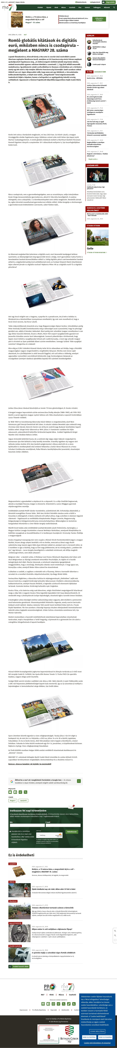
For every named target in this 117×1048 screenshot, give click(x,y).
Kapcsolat (54, 1010)
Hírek (52, 995)
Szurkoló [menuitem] (72, 7)
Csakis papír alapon (99, 64)
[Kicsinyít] (115, 935)
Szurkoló (72, 995)
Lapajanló (23, 800)
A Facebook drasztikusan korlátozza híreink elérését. (29, 814)
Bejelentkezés (81, 2)
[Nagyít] (115, 931)
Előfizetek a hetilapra (99, 19)
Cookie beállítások (97, 1031)
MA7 (42, 995)
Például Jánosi (64, 16)
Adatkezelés (65, 1010)
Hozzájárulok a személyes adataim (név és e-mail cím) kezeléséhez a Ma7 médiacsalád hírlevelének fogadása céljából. (22, 836)
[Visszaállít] (115, 940)
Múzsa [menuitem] (63, 7)
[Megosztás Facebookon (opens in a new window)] (15, 792)
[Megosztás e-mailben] (10, 792)
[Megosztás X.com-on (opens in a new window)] (25, 792)
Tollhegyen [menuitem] (97, 7)
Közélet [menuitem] (40, 7)
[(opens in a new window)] (43, 1004)
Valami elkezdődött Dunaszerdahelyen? (99, 58)
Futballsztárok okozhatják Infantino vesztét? (100, 41)
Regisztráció (96, 2)
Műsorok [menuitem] (107, 7)
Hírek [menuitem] (56, 7)
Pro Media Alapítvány (39, 1010)
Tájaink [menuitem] (48, 7)
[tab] (89, 71)
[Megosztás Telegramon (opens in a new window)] (20, 792)
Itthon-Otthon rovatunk (96, 252)
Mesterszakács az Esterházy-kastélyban (72, 23)
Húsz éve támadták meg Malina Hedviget (100, 53)
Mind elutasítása (89, 1037)
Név (11, 822)
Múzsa (61, 995)
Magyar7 (13, 800)
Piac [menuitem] (80, 7)
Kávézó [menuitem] (87, 7)
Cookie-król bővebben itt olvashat (97, 1043)
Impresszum (23, 1010)
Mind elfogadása (105, 1037)
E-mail (48, 822)
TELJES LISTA (92, 159)
